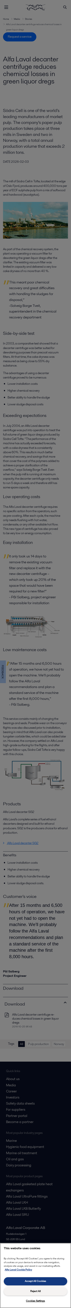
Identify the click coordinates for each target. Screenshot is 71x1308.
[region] (35, 1275)
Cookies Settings (35, 1301)
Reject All (35, 1291)
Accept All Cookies (35, 1281)
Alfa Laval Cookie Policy (18, 1269)
